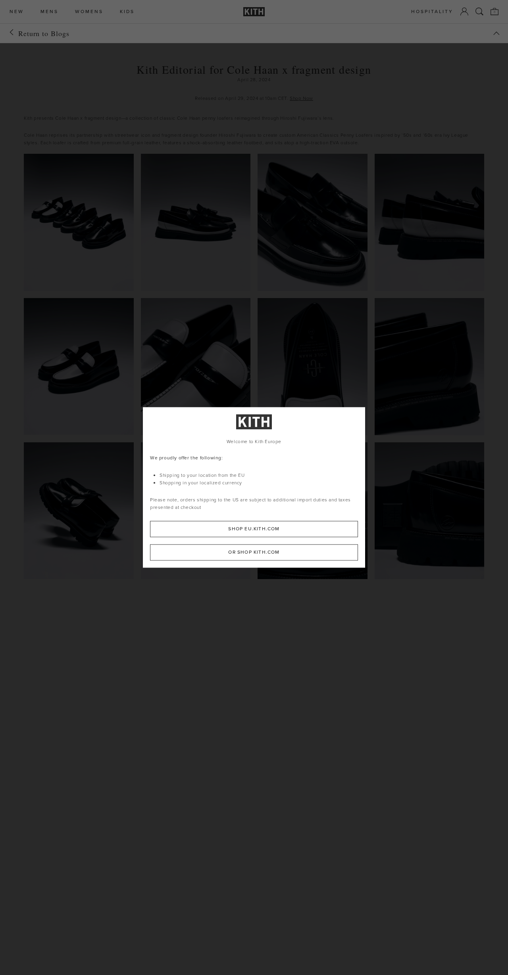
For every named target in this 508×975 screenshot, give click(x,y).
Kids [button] (127, 12)
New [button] (17, 12)
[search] (479, 11)
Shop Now (301, 98)
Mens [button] (49, 12)
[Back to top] (496, 33)
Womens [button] (89, 12)
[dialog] (254, 487)
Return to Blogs (43, 33)
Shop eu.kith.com (253, 529)
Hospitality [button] (432, 12)
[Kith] (254, 11)
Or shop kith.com (253, 552)
